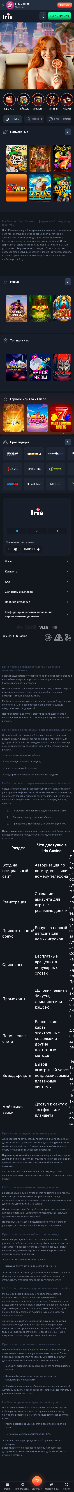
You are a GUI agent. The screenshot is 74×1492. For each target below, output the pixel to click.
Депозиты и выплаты (19, 591)
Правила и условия (17, 601)
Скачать (64, 5)
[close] (3, 5)
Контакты (11, 571)
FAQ (7, 581)
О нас (8, 561)
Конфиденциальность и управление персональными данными (28, 614)
